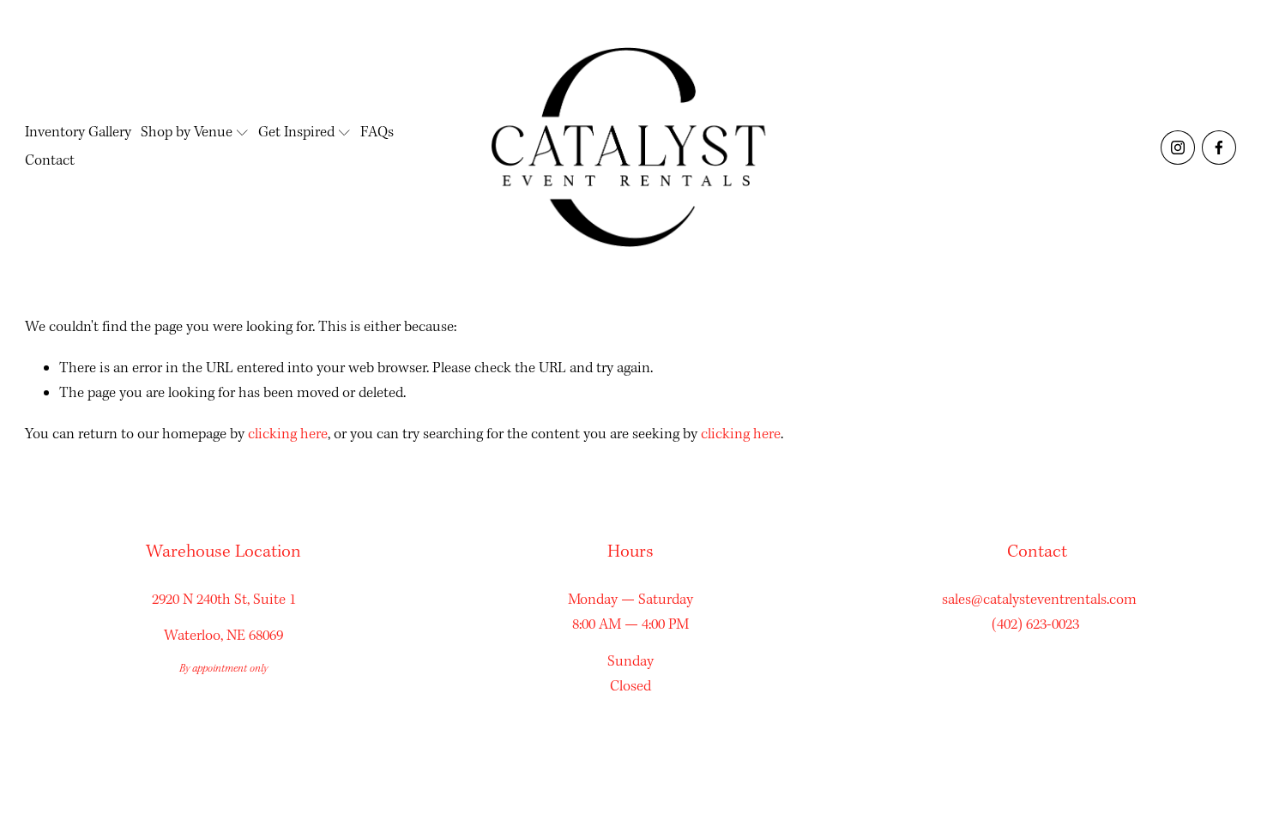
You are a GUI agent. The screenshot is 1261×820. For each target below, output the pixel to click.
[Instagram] (1178, 147)
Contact (50, 161)
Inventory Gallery (78, 132)
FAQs (377, 132)
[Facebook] (1219, 147)
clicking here (288, 434)
